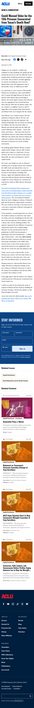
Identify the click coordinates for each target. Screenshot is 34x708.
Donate (28, 4)
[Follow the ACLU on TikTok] (18, 604)
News (3, 662)
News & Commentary (9, 11)
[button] (22, 59)
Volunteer (21, 632)
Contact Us (5, 624)
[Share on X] (18, 60)
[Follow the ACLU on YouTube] (8, 604)
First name (6, 332)
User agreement (5, 686)
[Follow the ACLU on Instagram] (13, 604)
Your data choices (6, 688)
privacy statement (25, 357)
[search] (30, 696)
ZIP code (5, 347)
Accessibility (16, 688)
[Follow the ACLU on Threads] (22, 604)
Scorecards (5, 670)
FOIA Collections (7, 655)
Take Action (22, 628)
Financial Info (6, 628)
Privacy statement (17, 686)
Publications (5, 666)
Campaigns (5, 647)
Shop (20, 624)
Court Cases (5, 651)
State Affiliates (6, 635)
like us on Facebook (7, 301)
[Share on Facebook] (14, 60)
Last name (19, 332)
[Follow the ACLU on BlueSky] (27, 604)
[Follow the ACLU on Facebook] (3, 604)
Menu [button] (20, 4)
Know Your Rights (7, 658)
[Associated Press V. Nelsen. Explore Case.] (17, 414)
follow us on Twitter (21, 298)
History (3, 632)
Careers (4, 620)
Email (4, 340)
